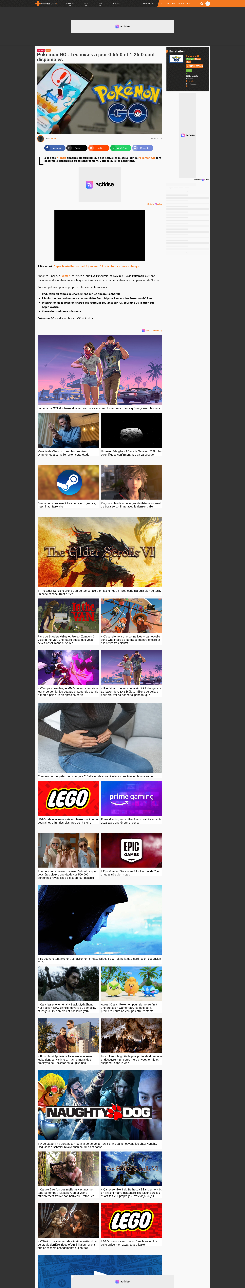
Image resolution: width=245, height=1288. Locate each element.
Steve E (52, 138)
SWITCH (181, 4)
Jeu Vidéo (70, 4)
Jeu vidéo (41, 50)
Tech (86, 4)
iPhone (197, 59)
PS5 (167, 4)
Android (190, 59)
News (48, 50)
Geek (100, 4)
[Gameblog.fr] (46, 3)
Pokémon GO (146, 157)
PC (162, 4)
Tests (131, 4)
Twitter (65, 276)
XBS (173, 4)
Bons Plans (148, 4)
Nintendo (190, 81)
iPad (188, 62)
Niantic (61, 157)
